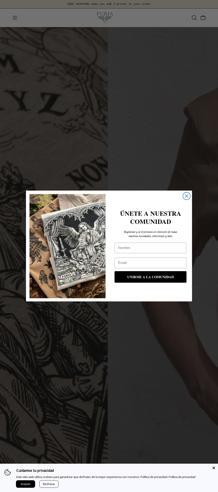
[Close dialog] (186, 196)
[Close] (214, 468)
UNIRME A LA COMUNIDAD (150, 276)
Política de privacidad (182, 477)
